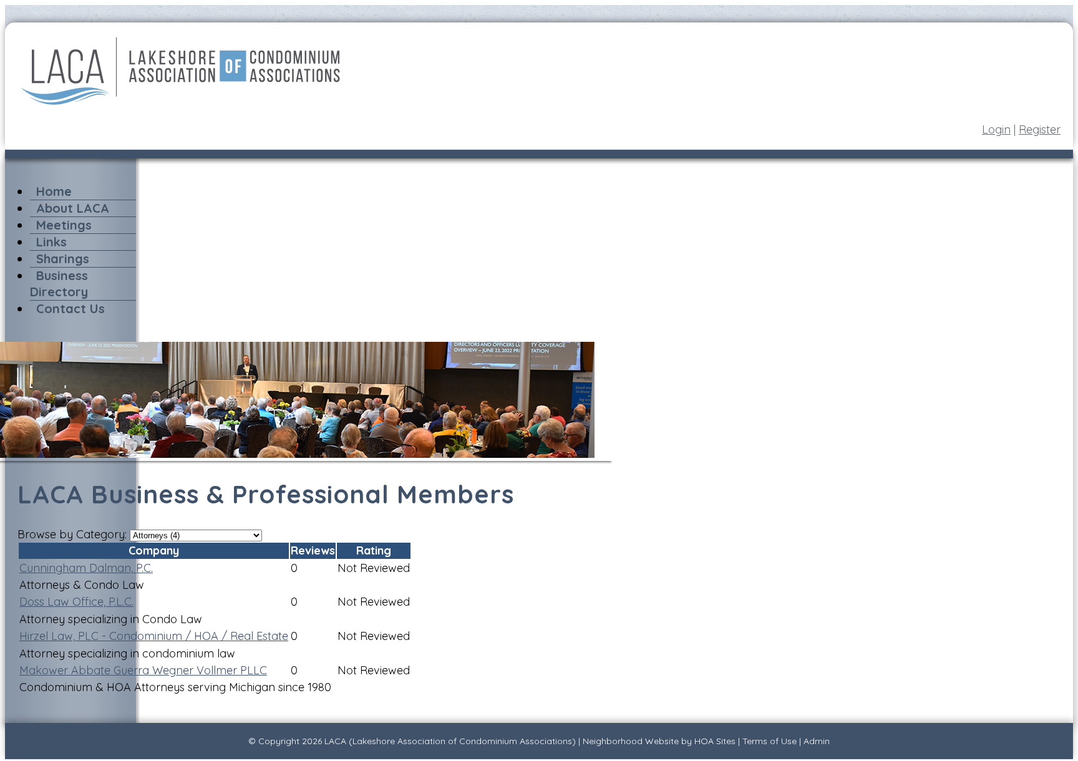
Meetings (64, 225)
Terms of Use (769, 741)
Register (1040, 129)
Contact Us (70, 308)
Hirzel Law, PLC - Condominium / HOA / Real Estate (153, 636)
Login (996, 129)
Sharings (62, 258)
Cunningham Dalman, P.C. (86, 568)
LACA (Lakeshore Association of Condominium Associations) (450, 741)
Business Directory (59, 283)
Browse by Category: (72, 534)
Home (54, 191)
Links (51, 242)
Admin (817, 741)
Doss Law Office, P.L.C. (76, 601)
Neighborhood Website (631, 741)
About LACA (72, 208)
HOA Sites (715, 741)
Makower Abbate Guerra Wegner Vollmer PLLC (143, 670)
